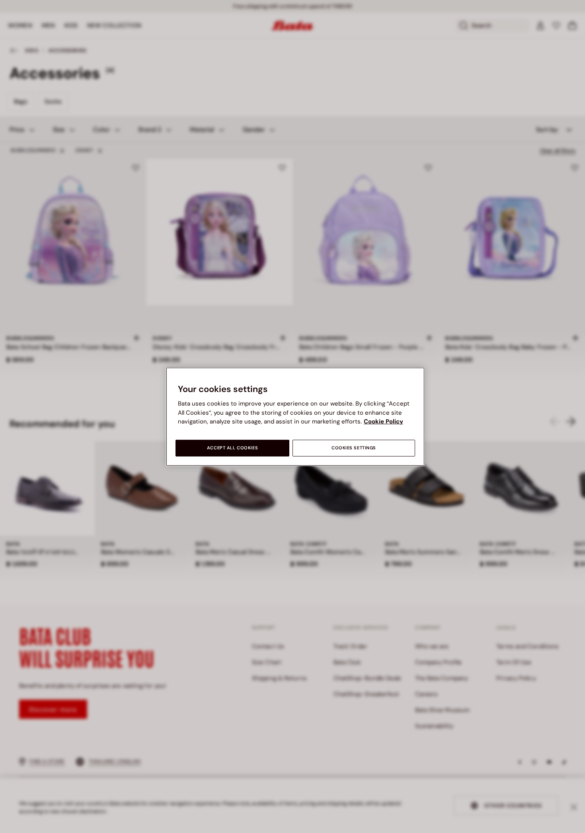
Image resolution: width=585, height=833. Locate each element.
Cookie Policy (383, 421)
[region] (295, 416)
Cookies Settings (354, 448)
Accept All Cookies (232, 448)
